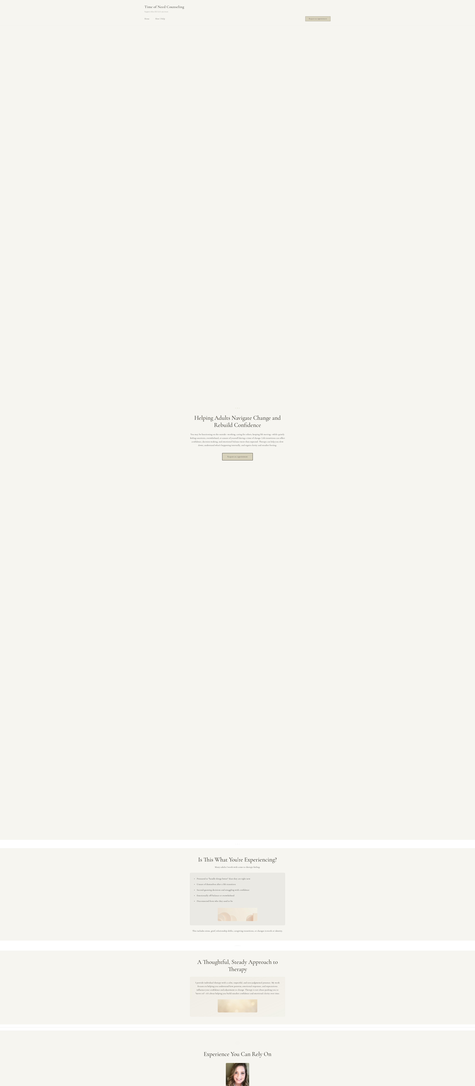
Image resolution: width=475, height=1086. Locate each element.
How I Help (160, 19)
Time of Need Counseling (164, 7)
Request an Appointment (318, 19)
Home (146, 19)
